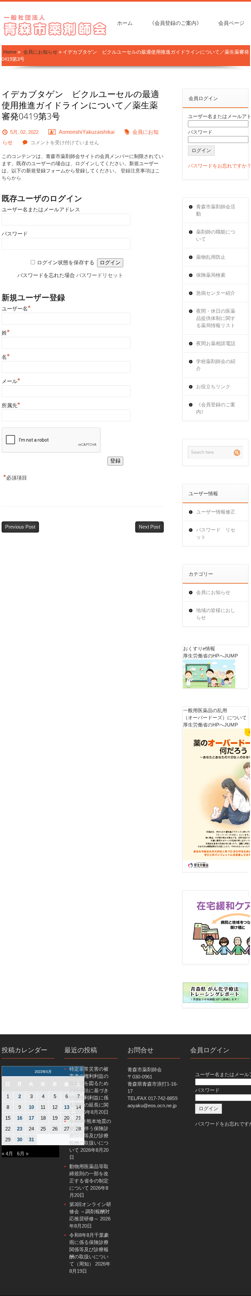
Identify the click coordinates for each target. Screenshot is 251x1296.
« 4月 (7, 1153)
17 (31, 1118)
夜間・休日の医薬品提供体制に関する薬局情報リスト (215, 318)
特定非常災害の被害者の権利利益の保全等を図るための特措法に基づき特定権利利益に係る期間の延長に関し (89, 1090)
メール (11, 381)
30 (19, 1139)
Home (9, 52)
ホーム (125, 23)
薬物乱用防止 (211, 257)
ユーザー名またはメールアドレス (41, 209)
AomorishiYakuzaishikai (87, 132)
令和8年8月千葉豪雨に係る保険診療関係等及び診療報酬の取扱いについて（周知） (89, 1249)
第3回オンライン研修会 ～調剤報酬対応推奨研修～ (90, 1211)
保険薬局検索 (211, 275)
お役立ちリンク (213, 386)
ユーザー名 (16, 308)
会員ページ (231, 23)
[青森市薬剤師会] (55, 24)
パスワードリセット (99, 275)
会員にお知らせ (40, 52)
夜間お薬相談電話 (215, 343)
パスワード (15, 233)
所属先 (11, 405)
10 (31, 1107)
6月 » (22, 1153)
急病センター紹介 (215, 293)
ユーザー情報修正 (215, 512)
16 (19, 1118)
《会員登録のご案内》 (175, 23)
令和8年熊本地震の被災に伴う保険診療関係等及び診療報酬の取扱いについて (90, 1135)
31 (31, 1139)
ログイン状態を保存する (65, 262)
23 (19, 1128)
